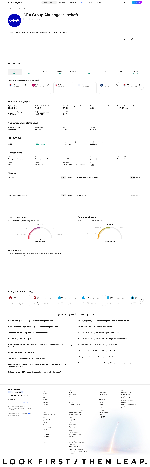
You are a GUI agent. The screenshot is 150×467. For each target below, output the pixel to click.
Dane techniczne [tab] (45, 32)
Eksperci (101, 414)
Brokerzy (90, 2)
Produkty (62, 2)
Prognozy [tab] (55, 32)
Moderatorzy (102, 399)
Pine (44, 406)
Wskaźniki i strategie (104, 412)
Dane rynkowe (72, 394)
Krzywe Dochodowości (49, 431)
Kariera (70, 426)
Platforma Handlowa (126, 397)
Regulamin (101, 397)
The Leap (71, 406)
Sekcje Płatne (102, 417)
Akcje (44, 395)
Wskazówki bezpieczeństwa (76, 449)
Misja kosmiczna (73, 421)
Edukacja (101, 406)
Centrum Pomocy (73, 424)
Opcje (44, 432)
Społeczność (73, 2)
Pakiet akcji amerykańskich (75, 414)
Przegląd (71, 401)
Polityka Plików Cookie (74, 446)
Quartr (29, 413)
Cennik (70, 392)
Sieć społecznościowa (104, 391)
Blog (70, 422)
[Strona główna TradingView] (15, 2)
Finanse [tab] (17, 32)
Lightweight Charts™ (126, 394)
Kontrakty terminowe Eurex (75, 412)
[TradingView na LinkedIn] (21, 395)
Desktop (45, 442)
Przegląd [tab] (10, 32)
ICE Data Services (27, 402)
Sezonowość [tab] (63, 32)
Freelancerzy (102, 416)
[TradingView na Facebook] (12, 395)
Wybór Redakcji (103, 407)
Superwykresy (46, 391)
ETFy (44, 397)
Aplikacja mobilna (47, 441)
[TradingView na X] (9, 395)
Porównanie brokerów (74, 404)
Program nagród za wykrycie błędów (78, 451)
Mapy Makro (46, 434)
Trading (101, 404)
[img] (44, 19)
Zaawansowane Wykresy (127, 396)
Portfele (45, 429)
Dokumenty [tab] (24, 32)
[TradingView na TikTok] (28, 395)
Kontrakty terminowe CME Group (77, 411)
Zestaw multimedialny (74, 427)
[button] (66, 2)
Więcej (99, 2)
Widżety (123, 391)
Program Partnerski (126, 406)
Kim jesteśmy (72, 419)
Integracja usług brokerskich (128, 404)
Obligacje (45, 399)
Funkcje (70, 391)
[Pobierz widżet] (128, 39)
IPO (44, 424)
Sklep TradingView (73, 432)
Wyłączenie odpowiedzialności (76, 442)
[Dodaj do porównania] (25, 85)
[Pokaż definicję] (21, 106)
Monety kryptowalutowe (49, 401)
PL (126, 2)
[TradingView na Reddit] (31, 395)
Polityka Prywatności (74, 444)
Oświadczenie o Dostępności (76, 448)
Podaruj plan (72, 396)
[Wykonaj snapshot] (124, 39)
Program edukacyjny (126, 407)
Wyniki (44, 421)
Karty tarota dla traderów (75, 434)
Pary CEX (45, 402)
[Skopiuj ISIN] (78, 165)
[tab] (63, 177)
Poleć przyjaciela (103, 394)
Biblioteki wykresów (126, 392)
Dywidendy (46, 422)
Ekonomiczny (46, 419)
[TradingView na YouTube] (15, 395)
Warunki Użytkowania (74, 441)
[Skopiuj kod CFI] (97, 165)
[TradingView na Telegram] (24, 395)
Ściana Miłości (102, 392)
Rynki (82, 2)
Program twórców (103, 396)
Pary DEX (45, 404)
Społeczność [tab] (34, 32)
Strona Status (72, 453)
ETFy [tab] (70, 32)
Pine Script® (46, 436)
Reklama (123, 402)
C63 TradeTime (72, 436)
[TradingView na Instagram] (18, 395)
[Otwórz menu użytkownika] (130, 2)
